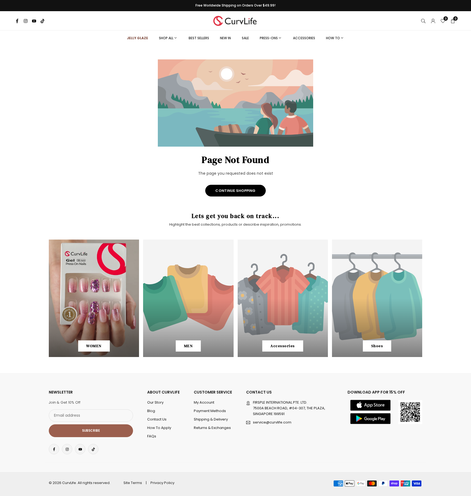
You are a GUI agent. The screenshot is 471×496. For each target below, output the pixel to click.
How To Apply (159, 427)
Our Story (155, 402)
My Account (204, 402)
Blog (151, 410)
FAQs (151, 436)
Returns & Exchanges (212, 427)
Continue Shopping (235, 190)
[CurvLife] (236, 20)
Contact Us (157, 419)
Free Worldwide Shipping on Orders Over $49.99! (235, 5)
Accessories (304, 38)
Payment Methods (210, 410)
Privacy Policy (162, 482)
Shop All (166, 38)
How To (333, 38)
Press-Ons (269, 38)
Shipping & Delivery (211, 419)
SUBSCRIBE (91, 430)
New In (225, 38)
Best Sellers (199, 38)
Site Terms (132, 482)
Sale (245, 38)
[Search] (423, 20)
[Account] (433, 20)
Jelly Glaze (137, 38)
